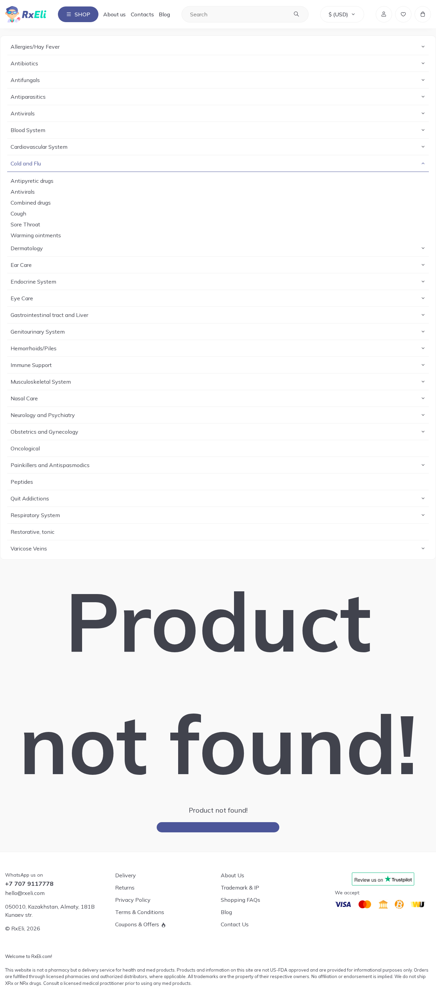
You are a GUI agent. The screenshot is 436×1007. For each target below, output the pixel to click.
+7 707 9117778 (29, 884)
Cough (18, 213)
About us (114, 14)
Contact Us (235, 924)
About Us (232, 875)
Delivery (125, 875)
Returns (125, 887)
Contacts (142, 14)
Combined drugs (31, 202)
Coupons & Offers (137, 924)
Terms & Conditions (139, 912)
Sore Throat (25, 224)
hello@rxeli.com (25, 893)
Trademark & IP (240, 887)
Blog (164, 14)
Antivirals (23, 191)
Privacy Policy (133, 899)
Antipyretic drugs (32, 180)
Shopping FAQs (240, 899)
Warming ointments (36, 235)
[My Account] (384, 14)
